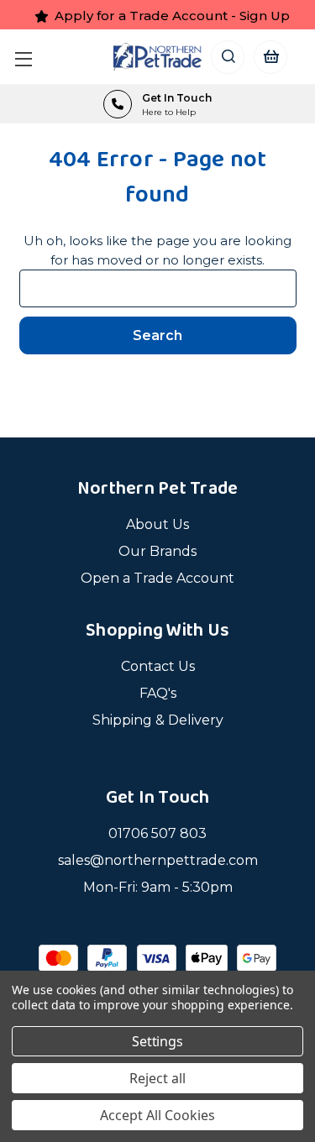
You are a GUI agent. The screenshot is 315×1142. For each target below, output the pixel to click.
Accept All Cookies (157, 1115)
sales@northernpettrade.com (158, 860)
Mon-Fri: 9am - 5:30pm (158, 887)
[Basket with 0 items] (270, 56)
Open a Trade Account (157, 578)
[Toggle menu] (27, 56)
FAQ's (157, 693)
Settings (158, 1041)
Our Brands (157, 551)
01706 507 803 (157, 833)
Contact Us (158, 666)
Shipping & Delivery (157, 720)
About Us (157, 524)
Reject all (157, 1078)
